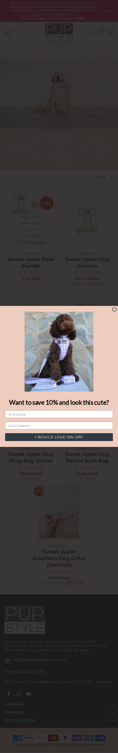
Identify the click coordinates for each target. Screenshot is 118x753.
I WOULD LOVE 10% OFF (59, 437)
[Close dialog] (114, 309)
